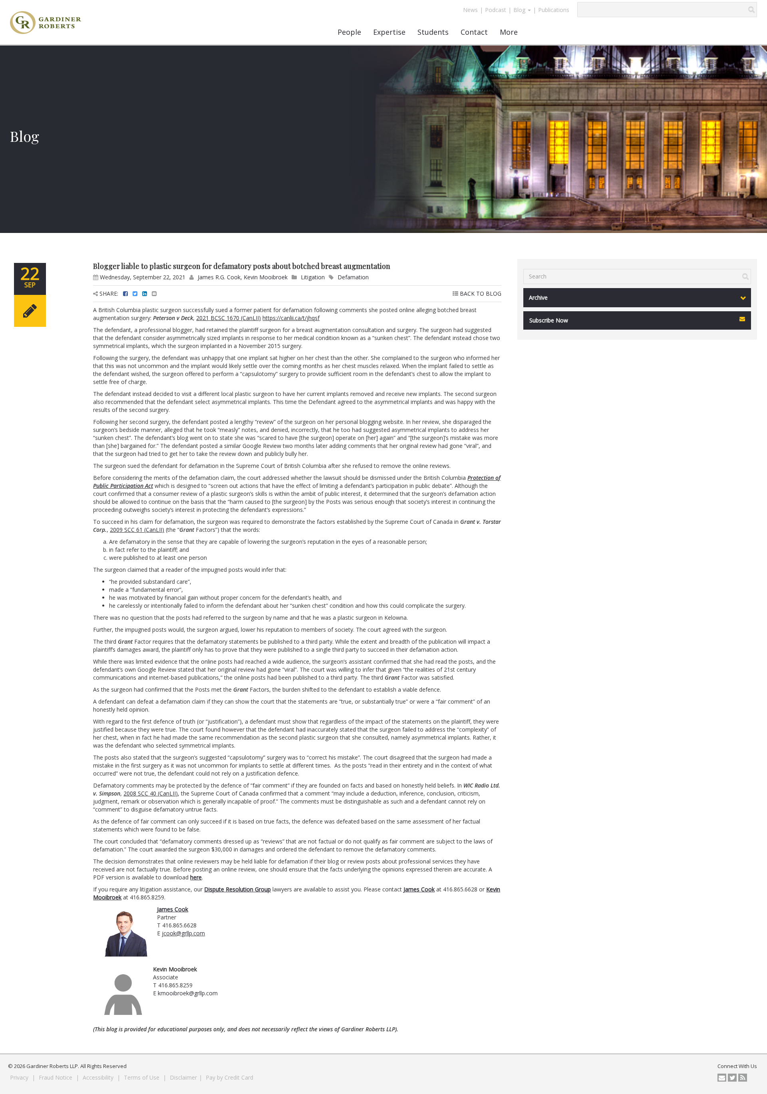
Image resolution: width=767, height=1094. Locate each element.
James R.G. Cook (219, 277)
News (470, 10)
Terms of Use (142, 1077)
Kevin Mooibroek (266, 277)
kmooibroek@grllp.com (188, 993)
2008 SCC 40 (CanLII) (150, 793)
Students (433, 32)
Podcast (495, 10)
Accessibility (99, 1077)
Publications (553, 10)
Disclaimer (183, 1077)
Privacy (20, 1077)
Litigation (313, 277)
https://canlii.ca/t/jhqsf (291, 318)
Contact (474, 32)
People (349, 32)
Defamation (353, 277)
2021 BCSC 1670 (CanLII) (228, 318)
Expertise (389, 32)
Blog (520, 10)
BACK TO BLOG (479, 293)
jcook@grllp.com (183, 933)
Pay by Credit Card (229, 1077)
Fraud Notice (56, 1077)
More (509, 32)
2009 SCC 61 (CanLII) (137, 529)
